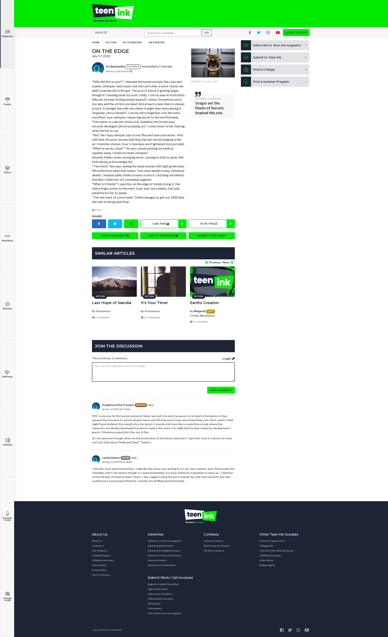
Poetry (7, 104)
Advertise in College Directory (164, 550)
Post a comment (113, 235)
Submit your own (211, 235)
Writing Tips (154, 603)
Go (207, 32)
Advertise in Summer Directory (164, 555)
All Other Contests (214, 550)
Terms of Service (101, 574)
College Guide (7, 599)
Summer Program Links (272, 540)
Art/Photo (7, 376)
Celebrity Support (101, 555)
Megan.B (199, 311)
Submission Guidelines (160, 593)
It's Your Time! (154, 303)
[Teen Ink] (117, 13)
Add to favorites (162, 235)
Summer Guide (7, 519)
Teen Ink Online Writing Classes (276, 550)
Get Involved (154, 608)
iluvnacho (118, 66)
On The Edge (156, 42)
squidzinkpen (111, 457)
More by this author (118, 71)
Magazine (7, 36)
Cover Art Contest (213, 540)
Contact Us (98, 545)
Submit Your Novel (158, 589)
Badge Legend (267, 565)
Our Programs (100, 550)
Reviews (7, 308)
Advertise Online (157, 560)
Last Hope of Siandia (111, 303)
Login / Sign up (296, 32)
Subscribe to (276, 45)
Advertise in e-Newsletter (162, 565)
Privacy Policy (99, 570)
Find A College (264, 69)
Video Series (266, 560)
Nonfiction (7, 240)
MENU (99, 32)
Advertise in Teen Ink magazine (164, 540)
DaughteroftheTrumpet (118, 405)
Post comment (221, 390)
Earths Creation (204, 303)
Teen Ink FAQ (99, 565)
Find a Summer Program (271, 81)
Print (97, 210)
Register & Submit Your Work (163, 584)
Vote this (215, 223)
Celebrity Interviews (103, 560)
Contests (7, 445)
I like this (167, 223)
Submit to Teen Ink (267, 57)
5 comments (152, 317)
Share (97, 216)
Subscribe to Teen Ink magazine (164, 613)
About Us (97, 540)
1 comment (102, 317)
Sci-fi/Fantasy (132, 42)
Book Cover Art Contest (216, 545)
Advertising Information (161, 545)
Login (227, 358)
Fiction (7, 172)
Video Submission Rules (161, 598)
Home (95, 42)
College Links (266, 545)
